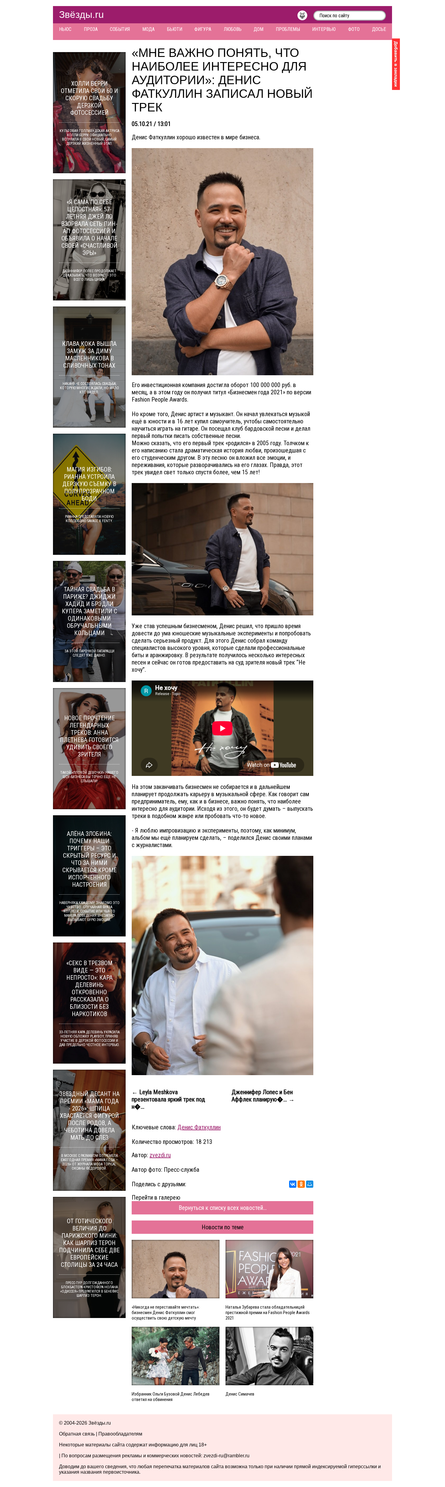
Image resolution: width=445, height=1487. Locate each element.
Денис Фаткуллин (199, 1127)
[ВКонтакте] (292, 1184)
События (120, 29)
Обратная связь (77, 1433)
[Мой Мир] (309, 1184)
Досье (379, 29)
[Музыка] (305, 17)
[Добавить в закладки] (396, 64)
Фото (354, 29)
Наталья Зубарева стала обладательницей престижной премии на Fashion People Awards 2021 (268, 1312)
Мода (148, 29)
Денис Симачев (240, 1394)
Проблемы (288, 29)
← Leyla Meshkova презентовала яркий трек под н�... (168, 1099)
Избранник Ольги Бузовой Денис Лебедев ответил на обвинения (170, 1396)
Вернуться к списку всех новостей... (223, 1207)
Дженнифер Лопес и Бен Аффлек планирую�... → (263, 1095)
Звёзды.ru (81, 14)
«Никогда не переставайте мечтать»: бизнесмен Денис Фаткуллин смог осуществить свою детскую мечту (165, 1312)
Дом (258, 29)
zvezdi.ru (160, 1155)
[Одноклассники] (301, 1184)
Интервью (324, 29)
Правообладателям (120, 1433)
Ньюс (65, 29)
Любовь (233, 29)
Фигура (202, 29)
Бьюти (174, 29)
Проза (91, 29)
